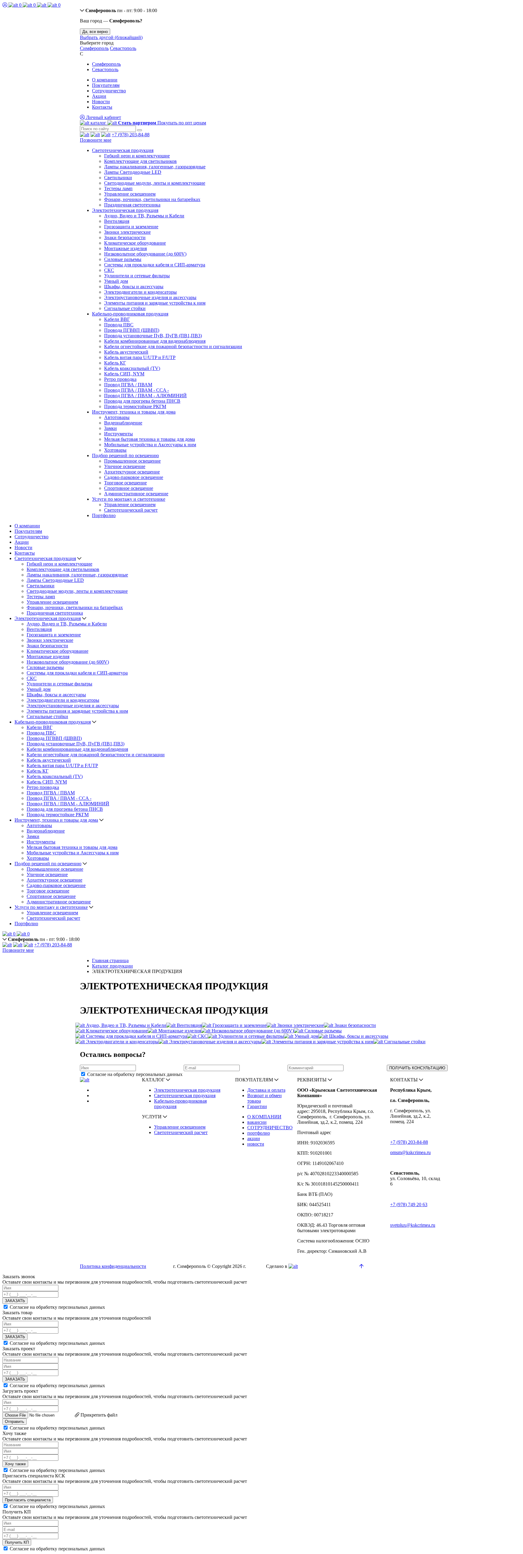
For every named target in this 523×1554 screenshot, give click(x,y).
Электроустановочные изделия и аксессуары (150, 297)
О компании (104, 79)
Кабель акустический (126, 352)
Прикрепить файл (98, 1414)
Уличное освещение (124, 466)
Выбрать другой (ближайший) (111, 37)
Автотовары (117, 417)
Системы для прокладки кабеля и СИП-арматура (154, 264)
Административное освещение (136, 493)
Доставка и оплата (266, 1090)
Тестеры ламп (118, 188)
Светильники (118, 177)
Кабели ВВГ (117, 319)
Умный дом (116, 281)
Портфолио (104, 515)
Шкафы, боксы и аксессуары (133, 286)
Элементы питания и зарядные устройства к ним (155, 302)
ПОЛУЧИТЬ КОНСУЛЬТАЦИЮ (417, 1068)
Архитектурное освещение (132, 471)
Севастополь (123, 48)
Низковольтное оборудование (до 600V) (145, 253)
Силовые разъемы (122, 259)
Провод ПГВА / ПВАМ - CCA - (136, 390)
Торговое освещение (125, 482)
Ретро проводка (120, 379)
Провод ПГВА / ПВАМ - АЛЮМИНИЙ (145, 395)
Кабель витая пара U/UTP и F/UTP (140, 357)
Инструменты (118, 433)
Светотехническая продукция (122, 150)
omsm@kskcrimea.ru (410, 1152)
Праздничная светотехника (132, 204)
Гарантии (257, 1106)
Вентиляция (116, 221)
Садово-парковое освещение (133, 477)
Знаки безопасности (125, 237)
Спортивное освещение (128, 488)
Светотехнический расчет (131, 510)
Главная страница (110, 960)
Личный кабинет (103, 117)
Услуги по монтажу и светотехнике (128, 499)
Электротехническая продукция (125, 210)
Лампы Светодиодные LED (132, 172)
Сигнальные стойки (125, 308)
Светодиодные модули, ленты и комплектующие (154, 183)
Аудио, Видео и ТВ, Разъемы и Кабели (144, 215)
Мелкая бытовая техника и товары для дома (149, 439)
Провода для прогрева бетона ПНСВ (142, 401)
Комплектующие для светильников (140, 161)
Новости (101, 101)
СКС (109, 270)
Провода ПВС (118, 324)
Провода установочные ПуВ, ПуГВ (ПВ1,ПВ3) (153, 335)
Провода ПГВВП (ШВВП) (131, 330)
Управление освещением (130, 193)
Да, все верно (95, 31)
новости (255, 1144)
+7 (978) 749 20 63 (408, 1204)
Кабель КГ (115, 362)
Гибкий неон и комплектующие (137, 155)
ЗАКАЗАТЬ (15, 1300)
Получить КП (17, 1542)
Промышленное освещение (132, 461)
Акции (99, 96)
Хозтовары (115, 450)
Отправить (14, 1421)
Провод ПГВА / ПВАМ (128, 384)
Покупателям (106, 85)
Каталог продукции (112, 965)
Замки (110, 428)
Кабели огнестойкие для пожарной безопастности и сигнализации (173, 346)
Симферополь (94, 48)
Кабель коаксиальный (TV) (132, 368)
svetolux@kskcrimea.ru (412, 1225)
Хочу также (15, 1464)
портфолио (258, 1133)
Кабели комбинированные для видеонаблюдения (155, 341)
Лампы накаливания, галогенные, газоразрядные (155, 166)
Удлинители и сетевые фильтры (137, 275)
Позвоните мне (95, 140)
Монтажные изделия (125, 248)
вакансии (257, 1122)
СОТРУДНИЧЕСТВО (270, 1127)
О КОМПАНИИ (264, 1116)
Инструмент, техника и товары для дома (134, 411)
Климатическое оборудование (135, 243)
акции (253, 1138)
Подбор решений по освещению (125, 455)
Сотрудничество (109, 90)
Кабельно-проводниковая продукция (130, 313)
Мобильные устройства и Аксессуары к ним (150, 444)
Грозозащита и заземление (131, 226)
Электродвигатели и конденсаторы (140, 292)
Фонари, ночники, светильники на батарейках (152, 199)
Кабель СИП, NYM (124, 373)
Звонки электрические (127, 232)
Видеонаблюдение (123, 422)
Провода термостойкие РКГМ (135, 406)
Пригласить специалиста (28, 1500)
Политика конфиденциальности (113, 1266)
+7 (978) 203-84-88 (131, 134)
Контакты (102, 107)
